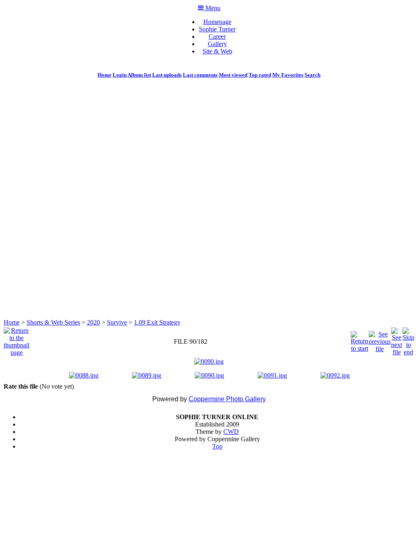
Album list (139, 75)
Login (120, 75)
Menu (212, 7)
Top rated (260, 75)
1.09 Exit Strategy (157, 322)
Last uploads (167, 75)
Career (217, 36)
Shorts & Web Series (53, 322)
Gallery (217, 43)
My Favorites (287, 75)
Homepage (217, 21)
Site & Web (217, 51)
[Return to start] (359, 339)
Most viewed (233, 75)
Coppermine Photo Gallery (227, 399)
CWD (231, 431)
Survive (117, 322)
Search (312, 75)
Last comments (200, 75)
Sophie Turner (217, 29)
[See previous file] (380, 339)
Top (217, 446)
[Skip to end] (408, 339)
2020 (93, 322)
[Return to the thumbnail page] (16, 339)
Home (104, 75)
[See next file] (396, 339)
